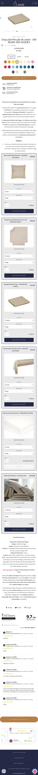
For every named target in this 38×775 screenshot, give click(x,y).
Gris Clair (17, 72)
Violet (9, 67)
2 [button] (5, 31)
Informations (19, 757)
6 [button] (11, 31)
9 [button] (15, 31)
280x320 (26, 57)
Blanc (21, 72)
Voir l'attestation (8, 618)
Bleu (21, 67)
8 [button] (14, 31)
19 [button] (29, 31)
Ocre (9, 62)
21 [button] (32, 31)
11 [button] (18, 31)
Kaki (24, 72)
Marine (32, 67)
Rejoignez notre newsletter (19, 768)
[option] (19, 18)
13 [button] (21, 31)
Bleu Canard (24, 67)
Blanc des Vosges (19, 36)
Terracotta (5, 62)
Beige (17, 62)
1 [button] (4, 31)
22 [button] (34, 31)
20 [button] (31, 31)
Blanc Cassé (24, 62)
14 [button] (22, 31)
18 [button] (28, 31)
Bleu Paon (28, 67)
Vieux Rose (32, 62)
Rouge (5, 67)
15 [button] (24, 31)
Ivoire (21, 62)
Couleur (19, 195)
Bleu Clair (13, 67)
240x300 (19, 57)
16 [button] (25, 31)
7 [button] (12, 31)
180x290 (11, 57)
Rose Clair (28, 62)
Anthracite (13, 72)
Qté (5, 202)
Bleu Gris (17, 67)
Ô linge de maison (19, 752)
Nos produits (19, 763)
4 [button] (8, 31)
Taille (19, 188)
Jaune (13, 62)
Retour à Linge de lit (20, 719)
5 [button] (9, 31)
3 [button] (7, 31)
